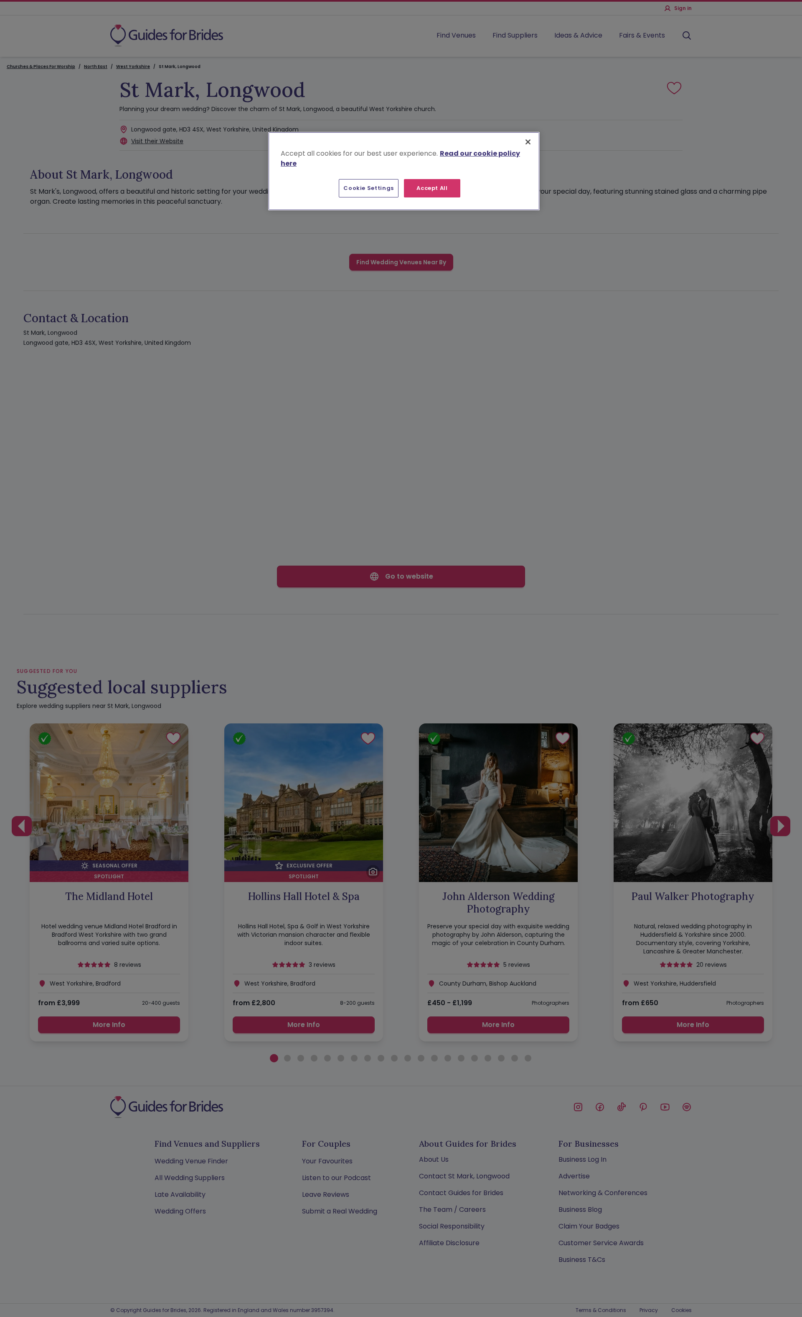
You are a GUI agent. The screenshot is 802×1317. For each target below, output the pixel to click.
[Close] (528, 142)
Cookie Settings (368, 188)
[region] (404, 171)
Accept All (432, 188)
